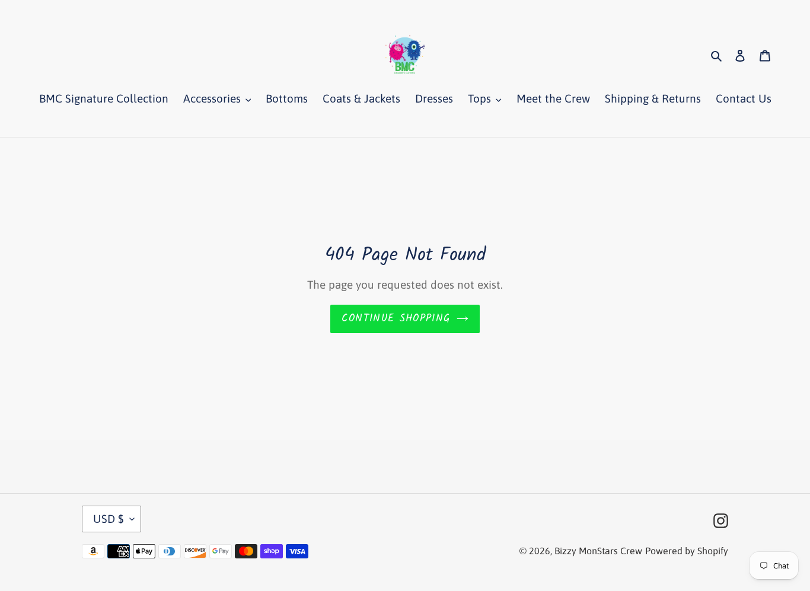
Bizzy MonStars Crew (598, 550)
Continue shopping (396, 319)
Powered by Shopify (686, 550)
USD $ (108, 518)
